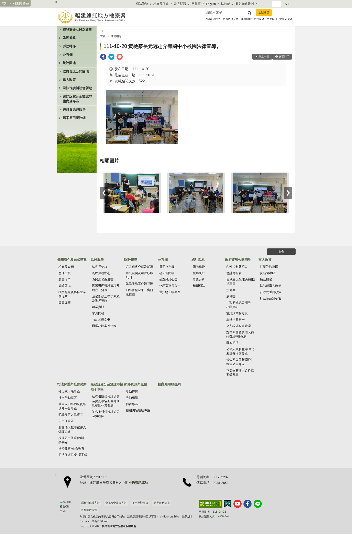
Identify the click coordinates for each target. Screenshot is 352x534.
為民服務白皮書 (102, 279)
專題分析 (199, 279)
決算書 (230, 296)
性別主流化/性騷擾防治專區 (240, 281)
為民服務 (69, 38)
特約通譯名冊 (101, 319)
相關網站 (199, 285)
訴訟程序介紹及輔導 (139, 266)
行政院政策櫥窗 (270, 298)
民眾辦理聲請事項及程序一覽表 (106, 288)
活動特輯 (132, 391)
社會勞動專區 (67, 397)
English (211, 4)
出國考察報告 (235, 319)
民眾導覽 (64, 302)
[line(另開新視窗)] (258, 505)
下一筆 (288, 193)
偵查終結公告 (231, 19)
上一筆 (104, 193)
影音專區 (132, 404)
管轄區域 (64, 285)
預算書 (230, 290)
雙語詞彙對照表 (237, 313)
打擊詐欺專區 (269, 266)
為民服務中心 (101, 273)
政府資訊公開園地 (76, 71)
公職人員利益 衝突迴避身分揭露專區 (240, 351)
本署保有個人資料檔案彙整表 (240, 372)
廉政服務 (266, 279)
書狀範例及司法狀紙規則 (139, 275)
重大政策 (69, 79)
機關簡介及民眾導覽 (77, 29)
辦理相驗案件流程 (104, 326)
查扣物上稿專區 (169, 292)
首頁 (103, 36)
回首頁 (196, 4)
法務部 (225, 4)
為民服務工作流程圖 (139, 283)
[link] (103, 57)
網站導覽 (142, 4)
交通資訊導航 (138, 482)
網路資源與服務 (74, 109)
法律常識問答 (213, 19)
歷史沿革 (64, 279)
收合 (281, 251)
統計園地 (69, 63)
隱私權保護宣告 (90, 503)
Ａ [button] (276, 4)
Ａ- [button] (266, 4)
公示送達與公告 (169, 285)
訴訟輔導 (69, 46)
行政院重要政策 (270, 292)
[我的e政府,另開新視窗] (227, 505)
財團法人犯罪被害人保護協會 (72, 429)
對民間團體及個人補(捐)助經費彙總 (240, 334)
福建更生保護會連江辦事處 (72, 440)
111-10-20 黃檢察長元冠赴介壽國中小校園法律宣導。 (162, 46)
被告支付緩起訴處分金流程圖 (106, 414)
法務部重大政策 (270, 285)
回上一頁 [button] (264, 56)
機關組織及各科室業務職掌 (72, 294)
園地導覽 (199, 266)
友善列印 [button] (284, 56)
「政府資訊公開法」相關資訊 (240, 305)
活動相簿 (116, 36)
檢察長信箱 (161, 4)
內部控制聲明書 (237, 266)
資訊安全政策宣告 (115, 503)
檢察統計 (199, 273)
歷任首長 (64, 273)
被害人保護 (286, 19)
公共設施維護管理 (238, 326)
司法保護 (259, 19)
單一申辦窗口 (140, 503)
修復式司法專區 (69, 391)
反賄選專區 (267, 273)
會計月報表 (234, 273)
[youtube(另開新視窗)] (237, 505)
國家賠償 (246, 19)
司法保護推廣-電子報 (72, 454)
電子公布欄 (166, 266)
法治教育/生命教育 (71, 448)
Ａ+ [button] (286, 4)
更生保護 (272, 19)
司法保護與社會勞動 (77, 88)
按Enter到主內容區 (15, 3)
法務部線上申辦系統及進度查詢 (106, 298)
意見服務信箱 (162, 503)
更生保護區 (66, 421)
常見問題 (180, 4)
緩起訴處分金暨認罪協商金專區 (77, 99)
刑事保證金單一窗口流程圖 (139, 292)
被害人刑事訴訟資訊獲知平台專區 (72, 406)
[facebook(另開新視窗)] (247, 505)
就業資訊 (98, 307)
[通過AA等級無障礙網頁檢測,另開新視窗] (210, 505)
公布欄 (68, 54)
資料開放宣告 (89, 510)
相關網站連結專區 (138, 410)
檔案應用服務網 (74, 118)
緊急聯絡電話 (244, 4)
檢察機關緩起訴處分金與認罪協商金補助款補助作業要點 (106, 401)
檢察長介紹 (66, 266)
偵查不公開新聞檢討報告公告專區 (240, 362)
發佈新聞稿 (166, 273)
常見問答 (98, 313)
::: (56, 2)
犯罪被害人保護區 (70, 414)
